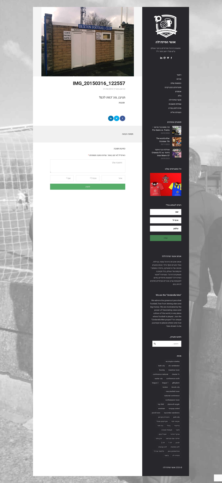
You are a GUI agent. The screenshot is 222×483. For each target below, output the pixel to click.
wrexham (161, 408)
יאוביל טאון (163, 434)
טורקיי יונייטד (175, 434)
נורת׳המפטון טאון (174, 451)
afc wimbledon (174, 366)
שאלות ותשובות (175, 104)
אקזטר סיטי (175, 421)
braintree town (174, 370)
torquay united (174, 408)
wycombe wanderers (172, 413)
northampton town (172, 400)
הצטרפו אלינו (175, 112)
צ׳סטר (167, 455)
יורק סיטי (159, 438)
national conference (172, 396)
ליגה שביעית (162, 447)
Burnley (162, 370)
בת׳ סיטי (160, 425)
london (165, 387)
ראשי (179, 74)
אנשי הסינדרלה (166, 42)
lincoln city (176, 387)
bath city (161, 366)
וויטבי (178, 430)
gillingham (176, 383)
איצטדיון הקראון (164, 417)
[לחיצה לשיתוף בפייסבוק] (122, 118)
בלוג (179, 95)
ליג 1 (170, 442)
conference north (173, 378)
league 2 (155, 383)
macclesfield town (173, 391)
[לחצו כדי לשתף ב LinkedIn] (111, 118)
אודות (179, 79)
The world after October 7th (163, 140)
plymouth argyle (174, 404)
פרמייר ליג (176, 455)
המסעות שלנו (176, 83)
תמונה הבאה (127, 134)
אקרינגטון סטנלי (162, 421)
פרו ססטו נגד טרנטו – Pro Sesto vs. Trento (161, 129)
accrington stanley (173, 361)
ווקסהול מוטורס (167, 430)
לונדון (178, 442)
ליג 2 (163, 442)
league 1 (165, 383)
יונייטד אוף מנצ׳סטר (173, 438)
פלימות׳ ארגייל (159, 451)
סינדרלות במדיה (174, 108)
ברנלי (168, 425)
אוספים (178, 91)
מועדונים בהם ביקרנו (173, 87)
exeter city (159, 378)
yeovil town (156, 413)
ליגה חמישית (175, 447)
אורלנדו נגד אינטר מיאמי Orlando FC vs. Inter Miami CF (161, 152)
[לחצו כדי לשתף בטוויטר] (116, 118)
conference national (160, 374)
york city (176, 417)
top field (161, 404)
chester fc (176, 374)
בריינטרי (177, 425)
